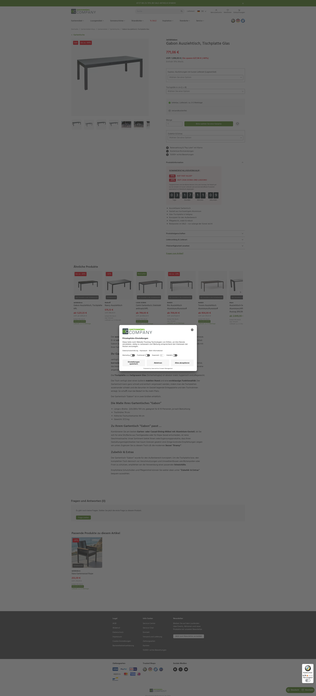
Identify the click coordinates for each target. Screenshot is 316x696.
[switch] (307, 680)
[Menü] (312, 665)
